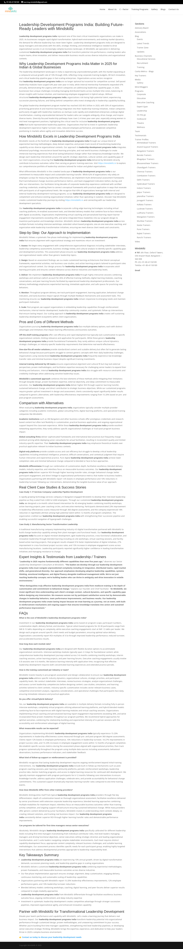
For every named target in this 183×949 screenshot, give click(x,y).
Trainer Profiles (142, 139)
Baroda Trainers (144, 155)
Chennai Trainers (144, 171)
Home (102, 9)
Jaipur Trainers (143, 192)
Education (141, 98)
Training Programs (139, 9)
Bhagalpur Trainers (145, 159)
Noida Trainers (143, 225)
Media (138, 79)
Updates (140, 51)
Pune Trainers (143, 229)
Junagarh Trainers (145, 200)
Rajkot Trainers (143, 233)
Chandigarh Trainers (146, 167)
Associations (140, 32)
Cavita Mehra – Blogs (144, 71)
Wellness (141, 127)
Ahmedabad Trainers (146, 142)
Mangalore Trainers (146, 217)
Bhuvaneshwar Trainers (147, 163)
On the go (141, 115)
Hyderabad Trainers (146, 184)
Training (140, 67)
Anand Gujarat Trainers (147, 147)
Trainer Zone (142, 47)
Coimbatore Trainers (146, 175)
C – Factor (123, 9)
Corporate (141, 94)
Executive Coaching (145, 102)
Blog (137, 36)
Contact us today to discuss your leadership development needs (51, 937)
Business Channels (143, 56)
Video (137, 241)
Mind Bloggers (141, 87)
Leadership (142, 110)
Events (140, 39)
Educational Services (146, 59)
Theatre (140, 123)
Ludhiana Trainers (145, 213)
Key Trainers (140, 75)
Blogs (163, 9)
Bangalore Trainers (145, 151)
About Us (112, 9)
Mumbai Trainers (144, 221)
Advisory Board (141, 28)
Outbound (141, 119)
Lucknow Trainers (145, 208)
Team (137, 131)
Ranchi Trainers (144, 237)
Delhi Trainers (143, 179)
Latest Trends (143, 43)
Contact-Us (174, 9)
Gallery (154, 9)
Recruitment (142, 63)
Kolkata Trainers (144, 204)
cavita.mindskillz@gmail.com (148, 273)
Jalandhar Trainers (145, 196)
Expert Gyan (142, 106)
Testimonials (140, 135)
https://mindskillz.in (107, 163)
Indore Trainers (144, 188)
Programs (139, 91)
